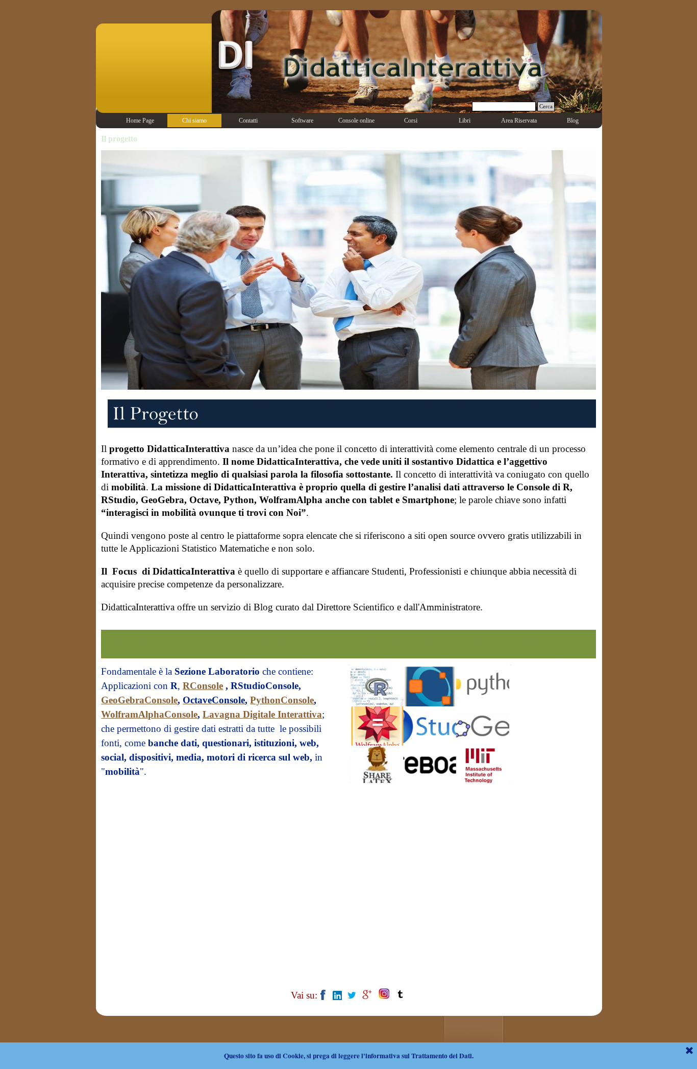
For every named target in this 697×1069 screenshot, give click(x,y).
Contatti (248, 120)
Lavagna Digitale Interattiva (262, 714)
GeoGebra (122, 700)
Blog (573, 120)
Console (206, 685)
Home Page (140, 120)
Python (265, 700)
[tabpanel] (348, 533)
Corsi (410, 120)
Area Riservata (519, 120)
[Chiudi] (689, 1051)
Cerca (546, 106)
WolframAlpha (132, 714)
